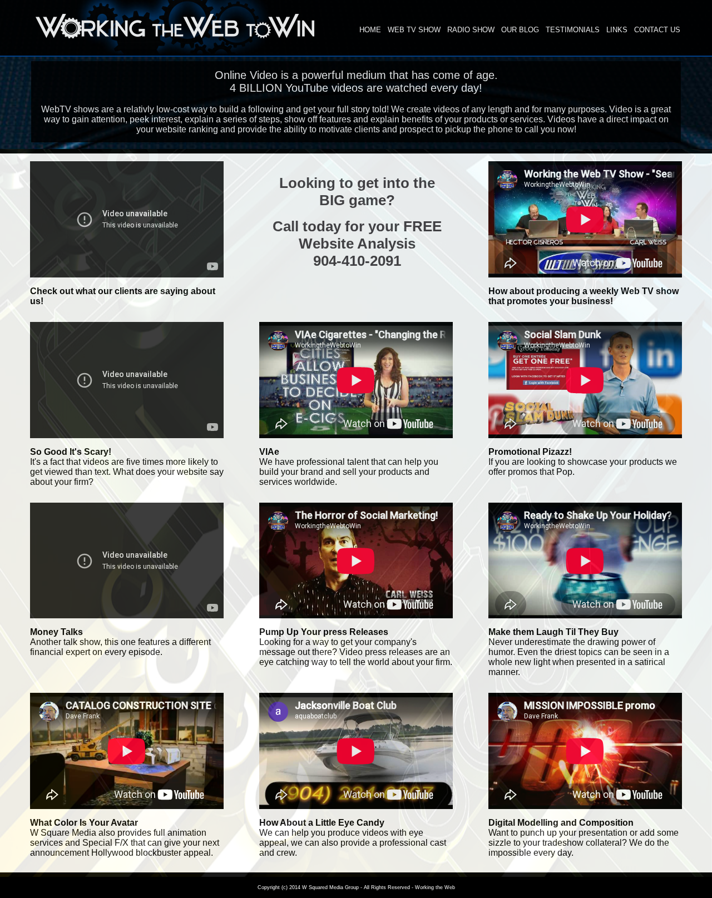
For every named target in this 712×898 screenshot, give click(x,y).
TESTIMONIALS (573, 30)
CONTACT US (657, 30)
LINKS (616, 30)
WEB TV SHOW (414, 30)
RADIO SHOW (471, 30)
